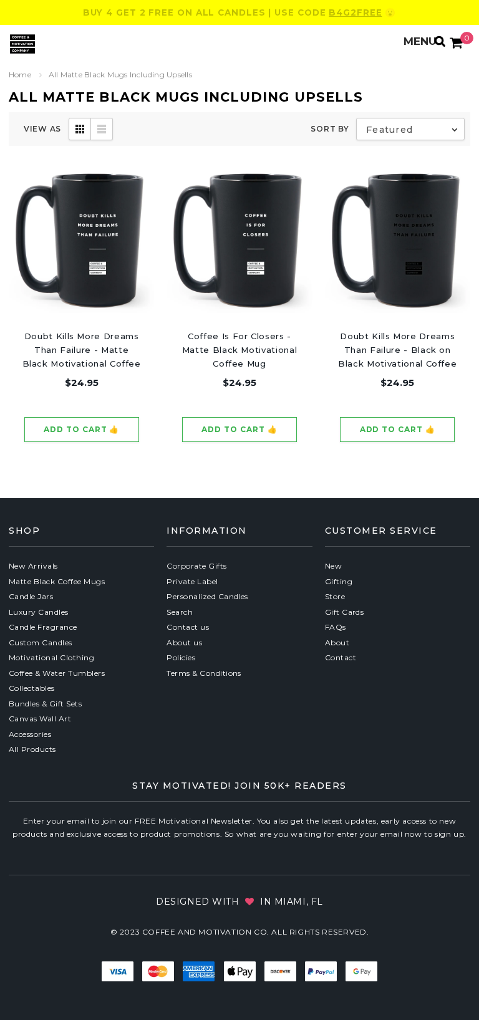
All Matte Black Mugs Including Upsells (120, 74)
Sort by (330, 128)
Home (20, 74)
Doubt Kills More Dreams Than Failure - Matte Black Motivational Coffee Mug (81, 350)
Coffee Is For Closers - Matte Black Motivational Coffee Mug (240, 349)
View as (42, 128)
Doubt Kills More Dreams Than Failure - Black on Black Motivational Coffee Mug (397, 350)
